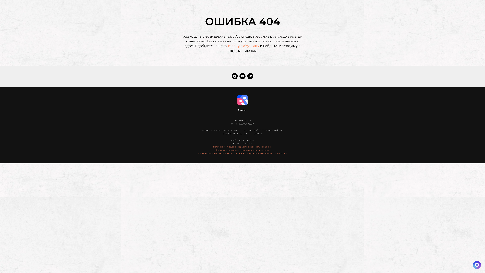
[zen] (235, 76)
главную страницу (243, 46)
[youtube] (242, 76)
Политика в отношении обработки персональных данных (242, 147)
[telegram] (250, 76)
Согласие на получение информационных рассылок (242, 150)
